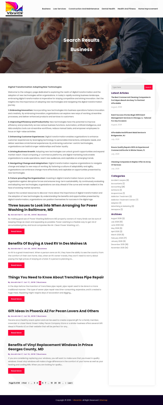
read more (16, 231)
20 (55, 383)
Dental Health (108, 8)
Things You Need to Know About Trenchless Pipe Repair (56, 277)
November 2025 (117, 247)
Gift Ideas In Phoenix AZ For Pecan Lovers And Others (53, 311)
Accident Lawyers (118, 180)
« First (24, 383)
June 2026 (115, 225)
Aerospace (115, 209)
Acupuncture (116, 193)
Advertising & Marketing (121, 206)
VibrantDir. (77, 400)
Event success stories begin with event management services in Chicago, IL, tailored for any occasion (131, 118)
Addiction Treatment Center (123, 200)
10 (52, 383)
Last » (70, 383)
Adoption (115, 203)
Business (46, 8)
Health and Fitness (127, 8)
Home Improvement (148, 8)
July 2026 (115, 222)
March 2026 (116, 234)
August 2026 (116, 218)
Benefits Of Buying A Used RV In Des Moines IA (47, 243)
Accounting (116, 187)
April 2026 (115, 231)
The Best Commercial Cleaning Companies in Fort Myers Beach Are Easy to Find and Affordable (131, 100)
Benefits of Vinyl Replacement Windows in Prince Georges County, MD (50, 347)
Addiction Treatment (120, 196)
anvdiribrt (16, 215)
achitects (115, 190)
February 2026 (117, 238)
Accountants (116, 183)
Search (148, 87)
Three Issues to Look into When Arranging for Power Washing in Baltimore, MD (52, 207)
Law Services (59, 8)
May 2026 (115, 228)
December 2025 (118, 244)
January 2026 (116, 241)
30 (59, 383)
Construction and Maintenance (84, 8)
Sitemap (103, 400)
